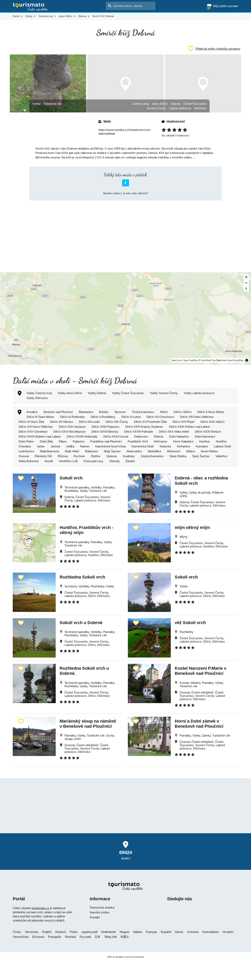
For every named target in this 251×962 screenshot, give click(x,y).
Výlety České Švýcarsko (128, 393)
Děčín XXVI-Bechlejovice (69, 431)
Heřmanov (160, 441)
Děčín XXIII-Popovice (105, 426)
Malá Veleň (72, 451)
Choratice (25, 446)
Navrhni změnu (111, 193)
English (47, 931)
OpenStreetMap (235, 360)
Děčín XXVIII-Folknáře (138, 431)
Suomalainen (210, 931)
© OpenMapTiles (207, 360)
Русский (85, 936)
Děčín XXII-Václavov (72, 426)
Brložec (104, 412)
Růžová (63, 456)
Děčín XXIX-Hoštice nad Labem (189, 426)
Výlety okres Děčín (69, 393)
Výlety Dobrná (97, 393)
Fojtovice (78, 441)
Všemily (114, 461)
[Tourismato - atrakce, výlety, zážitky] (30, 7)
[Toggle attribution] (246, 360)
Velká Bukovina (28, 461)
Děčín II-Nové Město (210, 412)
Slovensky (31, 931)
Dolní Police (26, 441)
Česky (17, 931)
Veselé (48, 461)
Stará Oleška (177, 456)
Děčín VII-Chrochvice (160, 416)
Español (166, 931)
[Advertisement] (125, 232)
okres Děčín (160, 103)
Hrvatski (228, 931)
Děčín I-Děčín (182, 412)
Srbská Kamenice (152, 456)
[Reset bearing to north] (246, 289)
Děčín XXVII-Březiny (105, 431)
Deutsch (60, 931)
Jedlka (70, 446)
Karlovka (165, 446)
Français (151, 931)
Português (54, 936)
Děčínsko (200, 108)
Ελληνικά (38, 936)
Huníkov (204, 441)
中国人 (124, 936)
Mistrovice (173, 451)
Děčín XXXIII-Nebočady (82, 436)
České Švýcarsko (194, 103)
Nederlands (108, 931)
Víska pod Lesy (93, 461)
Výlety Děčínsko (37, 398)
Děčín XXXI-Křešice (208, 431)
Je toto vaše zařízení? (135, 193)
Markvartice (134, 451)
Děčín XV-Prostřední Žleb (150, 421)
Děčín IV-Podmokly (72, 416)
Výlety (37, 103)
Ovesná (24, 456)
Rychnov (79, 456)
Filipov (63, 441)
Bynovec (120, 412)
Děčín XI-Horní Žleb (31, 421)
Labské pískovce (180, 108)
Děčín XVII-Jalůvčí (212, 421)
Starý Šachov (201, 456)
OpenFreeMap (190, 360)
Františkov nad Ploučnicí (106, 441)
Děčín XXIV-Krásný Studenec (144, 426)
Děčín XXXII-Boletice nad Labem (40, 436)
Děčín (164, 412)
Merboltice (154, 451)
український (89, 931)
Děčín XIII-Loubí (89, 421)
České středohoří (202, 692)
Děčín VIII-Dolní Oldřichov (197, 416)
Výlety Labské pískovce (199, 393)
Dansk (179, 931)
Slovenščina (20, 936)
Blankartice (86, 412)
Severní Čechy (156, 108)
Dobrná (175, 103)
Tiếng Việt (110, 936)
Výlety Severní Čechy (164, 393)
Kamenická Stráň (143, 446)
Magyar (124, 931)
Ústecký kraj (141, 103)
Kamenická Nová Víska (110, 446)
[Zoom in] (246, 277)
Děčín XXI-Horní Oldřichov (36, 426)
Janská (55, 446)
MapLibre (176, 360)
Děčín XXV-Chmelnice (33, 431)
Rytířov (95, 456)
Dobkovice (141, 436)
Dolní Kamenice (205, 436)
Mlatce (190, 451)
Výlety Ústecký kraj (39, 393)
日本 (97, 936)
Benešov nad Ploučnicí (58, 412)
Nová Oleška (209, 451)
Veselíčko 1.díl (68, 461)
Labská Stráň (222, 446)
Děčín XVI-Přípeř (184, 421)
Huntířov (221, 441)
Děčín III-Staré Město (40, 416)
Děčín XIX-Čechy (116, 421)
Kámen (84, 446)
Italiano (137, 931)
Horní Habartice (183, 441)
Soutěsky (129, 456)
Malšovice (91, 451)
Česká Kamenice (143, 412)
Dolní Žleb (46, 441)
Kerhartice (183, 446)
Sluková (111, 456)
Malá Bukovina (49, 451)
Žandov (130, 461)
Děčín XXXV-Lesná (115, 436)
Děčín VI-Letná (131, 416)
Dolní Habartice (179, 436)
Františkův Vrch (138, 441)
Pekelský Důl (43, 456)
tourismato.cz (40, 908)
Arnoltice (32, 412)
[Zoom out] (246, 283)
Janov (41, 446)
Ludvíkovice (26, 451)
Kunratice (202, 446)
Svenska (192, 931)
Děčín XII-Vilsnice (61, 421)
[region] (125, 318)
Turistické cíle (52, 103)
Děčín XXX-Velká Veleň (174, 431)
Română (70, 936)
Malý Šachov (112, 451)
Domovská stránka (102, 907)
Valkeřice (221, 456)
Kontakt (95, 917)
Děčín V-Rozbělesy (103, 416)
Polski (74, 931)
